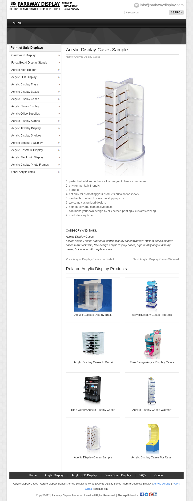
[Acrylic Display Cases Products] (151, 310)
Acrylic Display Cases (88, 56)
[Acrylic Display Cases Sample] (93, 453)
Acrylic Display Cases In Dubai (93, 362)
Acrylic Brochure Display (27, 142)
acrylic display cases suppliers (85, 241)
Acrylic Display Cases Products (152, 315)
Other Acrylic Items (23, 172)
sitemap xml (101, 488)
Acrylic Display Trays (24, 84)
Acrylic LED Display (23, 77)
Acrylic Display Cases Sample (93, 457)
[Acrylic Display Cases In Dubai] (93, 358)
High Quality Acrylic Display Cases (93, 410)
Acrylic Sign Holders (24, 70)
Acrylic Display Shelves (26, 135)
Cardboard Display (23, 55)
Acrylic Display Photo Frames (30, 164)
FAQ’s (142, 475)
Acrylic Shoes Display (25, 106)
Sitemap (122, 495)
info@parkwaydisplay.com (162, 5)
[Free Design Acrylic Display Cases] (151, 358)
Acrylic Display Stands (25, 121)
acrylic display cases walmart (124, 241)
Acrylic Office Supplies (25, 113)
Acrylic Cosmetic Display (27, 150)
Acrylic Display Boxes (25, 91)
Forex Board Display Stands (29, 62)
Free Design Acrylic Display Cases (152, 362)
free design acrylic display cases (114, 245)
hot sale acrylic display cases (93, 249)
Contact (159, 475)
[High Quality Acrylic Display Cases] (93, 405)
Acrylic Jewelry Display (26, 128)
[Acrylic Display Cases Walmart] (151, 405)
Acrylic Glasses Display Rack (93, 315)
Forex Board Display (118, 475)
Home (69, 56)
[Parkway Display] (44, 9)
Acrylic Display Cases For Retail (90, 259)
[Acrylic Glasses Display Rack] (93, 310)
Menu (17, 23)
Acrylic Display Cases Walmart (156, 259)
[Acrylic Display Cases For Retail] (151, 453)
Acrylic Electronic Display (27, 157)
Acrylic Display (54, 475)
